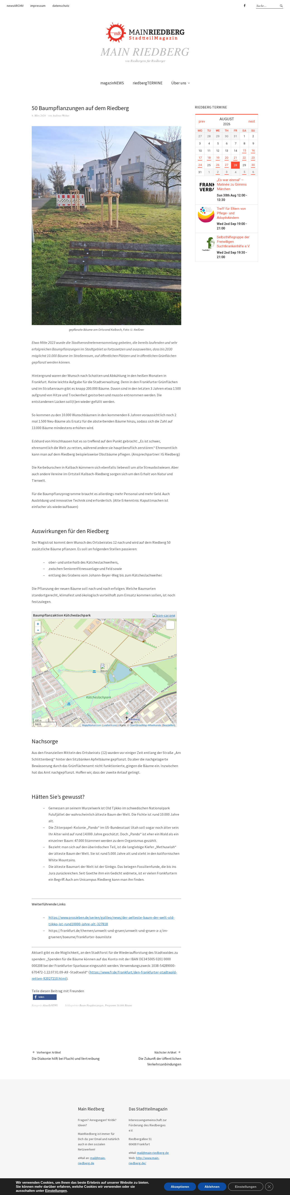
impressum (38, 6)
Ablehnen (212, 1186)
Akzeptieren (180, 1186)
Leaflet (106, 725)
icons (114, 725)
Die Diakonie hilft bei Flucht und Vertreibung (66, 1055)
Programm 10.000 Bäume (118, 1005)
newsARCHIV (15, 6)
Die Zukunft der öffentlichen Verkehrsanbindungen (159, 1058)
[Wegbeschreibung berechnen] (164, 615)
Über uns (178, 82)
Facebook (244, 5)
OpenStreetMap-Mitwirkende (145, 725)
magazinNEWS (112, 82)
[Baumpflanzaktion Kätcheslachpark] (104, 669)
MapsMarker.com (91, 725)
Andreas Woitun (61, 115)
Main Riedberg (145, 51)
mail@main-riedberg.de (153, 1153)
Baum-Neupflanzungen (92, 1005)
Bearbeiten (168, 725)
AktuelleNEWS (50, 1005)
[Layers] (170, 625)
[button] (45, 997)
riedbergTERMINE (147, 82)
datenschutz (60, 6)
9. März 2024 (39, 115)
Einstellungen (56, 1191)
